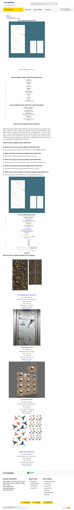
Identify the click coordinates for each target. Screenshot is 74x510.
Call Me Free (49, 502)
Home (8, 15)
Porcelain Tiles (48, 488)
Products (8, 16)
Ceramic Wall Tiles (48, 492)
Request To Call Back (26, 229)
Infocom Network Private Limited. (20, 507)
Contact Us (48, 9)
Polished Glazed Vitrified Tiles (26, 451)
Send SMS (37, 502)
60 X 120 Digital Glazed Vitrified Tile (27, 295)
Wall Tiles (46, 490)
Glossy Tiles (47, 486)
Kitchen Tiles (47, 483)
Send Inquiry (26, 502)
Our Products (9, 9)
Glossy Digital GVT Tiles (27, 347)
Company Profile (38, 9)
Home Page (28, 9)
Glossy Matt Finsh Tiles (27, 399)
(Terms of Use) (19, 506)
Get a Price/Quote (27, 308)
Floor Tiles (47, 494)
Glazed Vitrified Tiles (11, 17)
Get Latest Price (27, 228)
